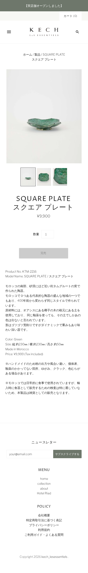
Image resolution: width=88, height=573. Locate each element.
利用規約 (44, 530)
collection (44, 483)
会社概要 (44, 515)
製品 (37, 54)
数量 (36, 234)
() (70, 16)
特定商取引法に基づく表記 (44, 520)
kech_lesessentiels (54, 556)
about (44, 488)
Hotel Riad (44, 493)
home (44, 478)
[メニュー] (9, 32)
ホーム (27, 54)
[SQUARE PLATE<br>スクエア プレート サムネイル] (28, 177)
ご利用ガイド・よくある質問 (44, 534)
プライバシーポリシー (44, 525)
